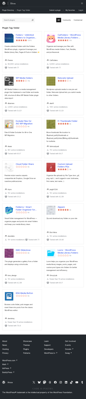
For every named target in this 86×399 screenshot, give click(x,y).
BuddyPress (8, 372)
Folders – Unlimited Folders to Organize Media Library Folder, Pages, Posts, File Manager (26, 36)
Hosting (5, 349)
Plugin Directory (8, 10)
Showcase (27, 341)
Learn (46, 341)
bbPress (6, 368)
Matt (5, 364)
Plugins (26, 349)
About (4, 341)
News (4, 345)
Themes (26, 345)
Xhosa (10, 382)
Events (68, 345)
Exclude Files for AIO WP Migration (24, 122)
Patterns (26, 353)
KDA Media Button (24, 293)
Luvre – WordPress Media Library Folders (68, 251)
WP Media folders (24, 78)
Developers (48, 349)
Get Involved (70, 341)
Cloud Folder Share (25, 164)
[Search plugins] (32, 20)
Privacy (5, 353)
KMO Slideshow (23, 250)
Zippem (61, 207)
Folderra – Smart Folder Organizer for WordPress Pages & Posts (25, 208)
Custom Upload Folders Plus (65, 165)
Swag (68, 353)
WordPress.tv (50, 353)
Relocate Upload (65, 78)
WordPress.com (9, 360)
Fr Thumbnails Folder (67, 121)
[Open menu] (82, 3)
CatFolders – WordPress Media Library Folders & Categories (69, 36)
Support (47, 345)
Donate (69, 349)
